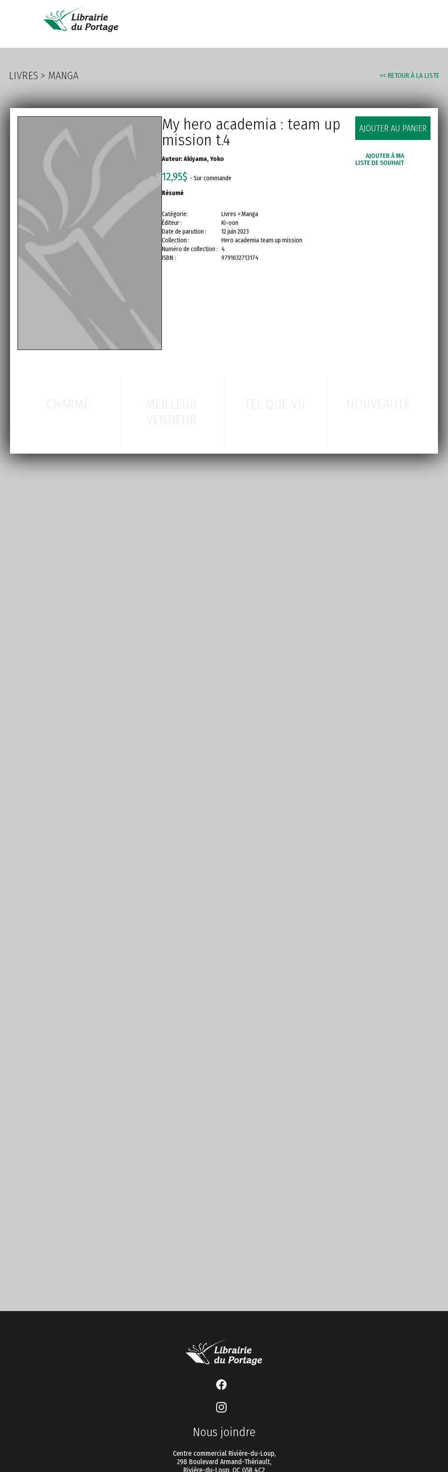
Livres (23, 76)
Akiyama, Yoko (204, 159)
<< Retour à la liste (409, 75)
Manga (63, 76)
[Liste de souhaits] (381, 23)
